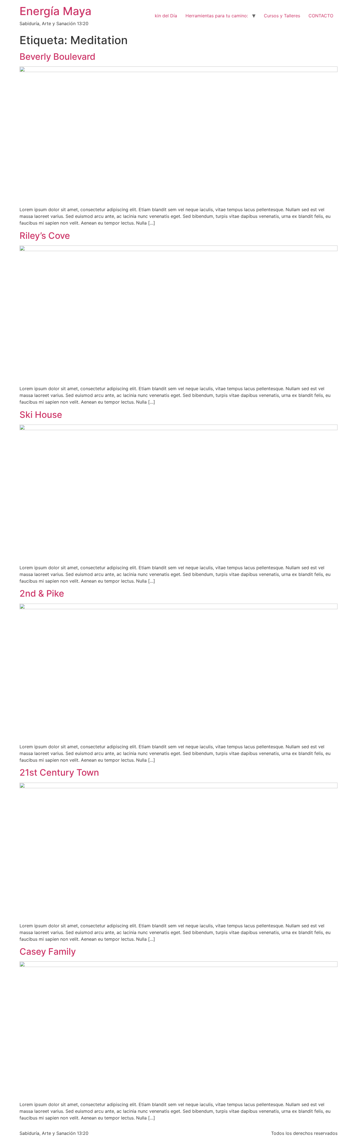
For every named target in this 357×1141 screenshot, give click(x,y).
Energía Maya (55, 11)
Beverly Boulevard (57, 56)
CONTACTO (320, 15)
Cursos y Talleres (282, 15)
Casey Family (48, 951)
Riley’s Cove (45, 235)
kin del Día (166, 15)
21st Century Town (59, 772)
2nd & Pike (42, 593)
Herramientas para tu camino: (216, 15)
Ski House (41, 414)
